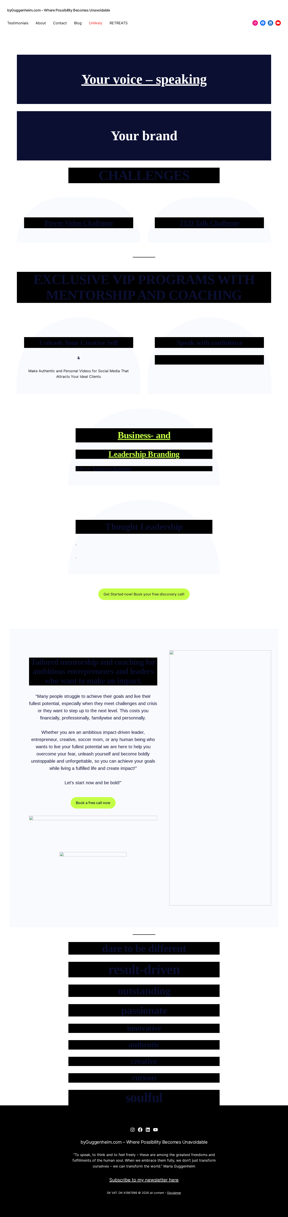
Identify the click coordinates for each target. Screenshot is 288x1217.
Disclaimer (174, 1192)
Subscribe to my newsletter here (144, 1180)
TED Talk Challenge (209, 223)
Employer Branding (112, 468)
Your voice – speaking (144, 79)
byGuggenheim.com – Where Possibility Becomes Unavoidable (58, 10)
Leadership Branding (143, 454)
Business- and (144, 435)
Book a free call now (93, 802)
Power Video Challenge (79, 223)
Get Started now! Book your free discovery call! (144, 594)
